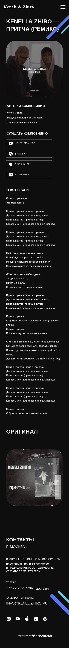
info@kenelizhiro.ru (27, 603)
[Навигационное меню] (63, 7)
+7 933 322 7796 (19, 588)
